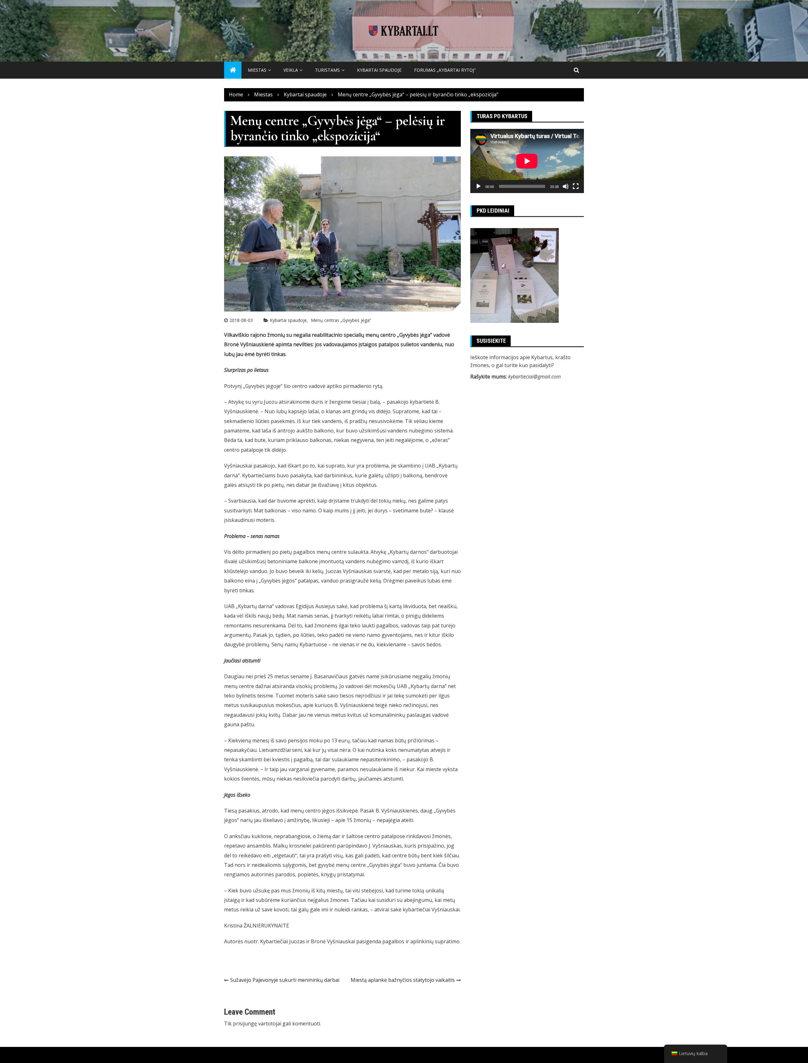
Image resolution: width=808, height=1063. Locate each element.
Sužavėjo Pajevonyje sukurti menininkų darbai (284, 979)
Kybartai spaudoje (379, 70)
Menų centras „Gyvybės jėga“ (341, 320)
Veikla (290, 70)
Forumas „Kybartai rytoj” (445, 70)
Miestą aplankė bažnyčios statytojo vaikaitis (403, 979)
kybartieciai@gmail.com (534, 376)
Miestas (257, 70)
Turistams (327, 70)
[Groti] (478, 186)
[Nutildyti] (565, 186)
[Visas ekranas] (576, 186)
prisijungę (245, 1023)
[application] (527, 161)
